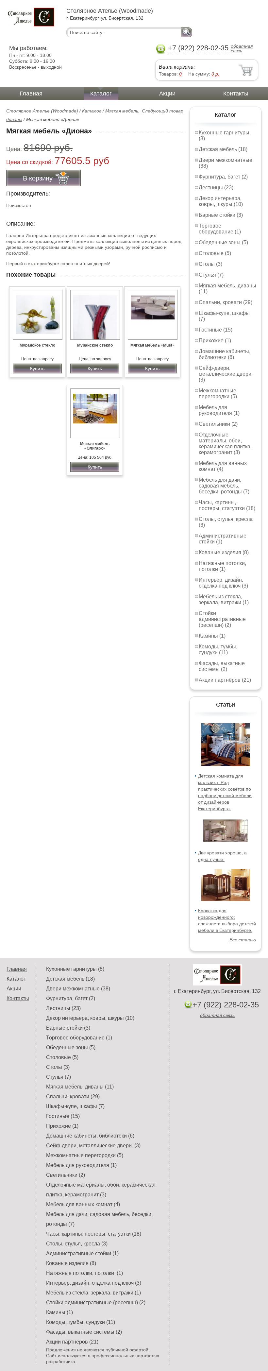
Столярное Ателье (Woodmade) (42, 110)
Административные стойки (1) (82, 1253)
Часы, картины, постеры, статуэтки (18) (227, 505)
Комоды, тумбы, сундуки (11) (218, 649)
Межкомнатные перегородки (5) (218, 393)
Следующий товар (162, 110)
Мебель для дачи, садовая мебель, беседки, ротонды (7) (224, 485)
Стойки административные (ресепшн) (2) (222, 619)
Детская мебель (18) (223, 149)
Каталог (101, 93)
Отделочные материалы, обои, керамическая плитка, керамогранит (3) (225, 443)
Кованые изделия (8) (224, 552)
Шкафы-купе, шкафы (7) (75, 1106)
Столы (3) (210, 264)
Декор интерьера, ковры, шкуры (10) (221, 201)
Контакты (235, 93)
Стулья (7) (211, 275)
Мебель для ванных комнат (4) (223, 466)
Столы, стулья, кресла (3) (77, 1243)
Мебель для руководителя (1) (219, 410)
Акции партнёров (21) (225, 680)
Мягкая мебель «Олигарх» (94, 446)
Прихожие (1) (215, 340)
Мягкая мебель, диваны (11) (80, 1086)
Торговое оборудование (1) (220, 228)
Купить (37, 368)
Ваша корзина (176, 67)
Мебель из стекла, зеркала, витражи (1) (224, 599)
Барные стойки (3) (221, 215)
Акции (167, 93)
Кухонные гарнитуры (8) (75, 969)
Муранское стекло (37, 345)
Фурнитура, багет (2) (223, 177)
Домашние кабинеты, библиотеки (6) (224, 354)
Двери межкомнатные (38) (78, 988)
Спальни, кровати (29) (225, 302)
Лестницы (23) (216, 187)
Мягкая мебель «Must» (152, 345)
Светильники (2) (218, 424)
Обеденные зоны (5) (223, 242)
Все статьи (242, 939)
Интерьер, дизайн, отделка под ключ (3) (223, 583)
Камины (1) (212, 636)
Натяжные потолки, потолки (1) (222, 566)
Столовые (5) (215, 253)
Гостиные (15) (215, 330)
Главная (31, 93)
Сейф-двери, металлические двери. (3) (226, 374)
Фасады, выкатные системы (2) (222, 666)
